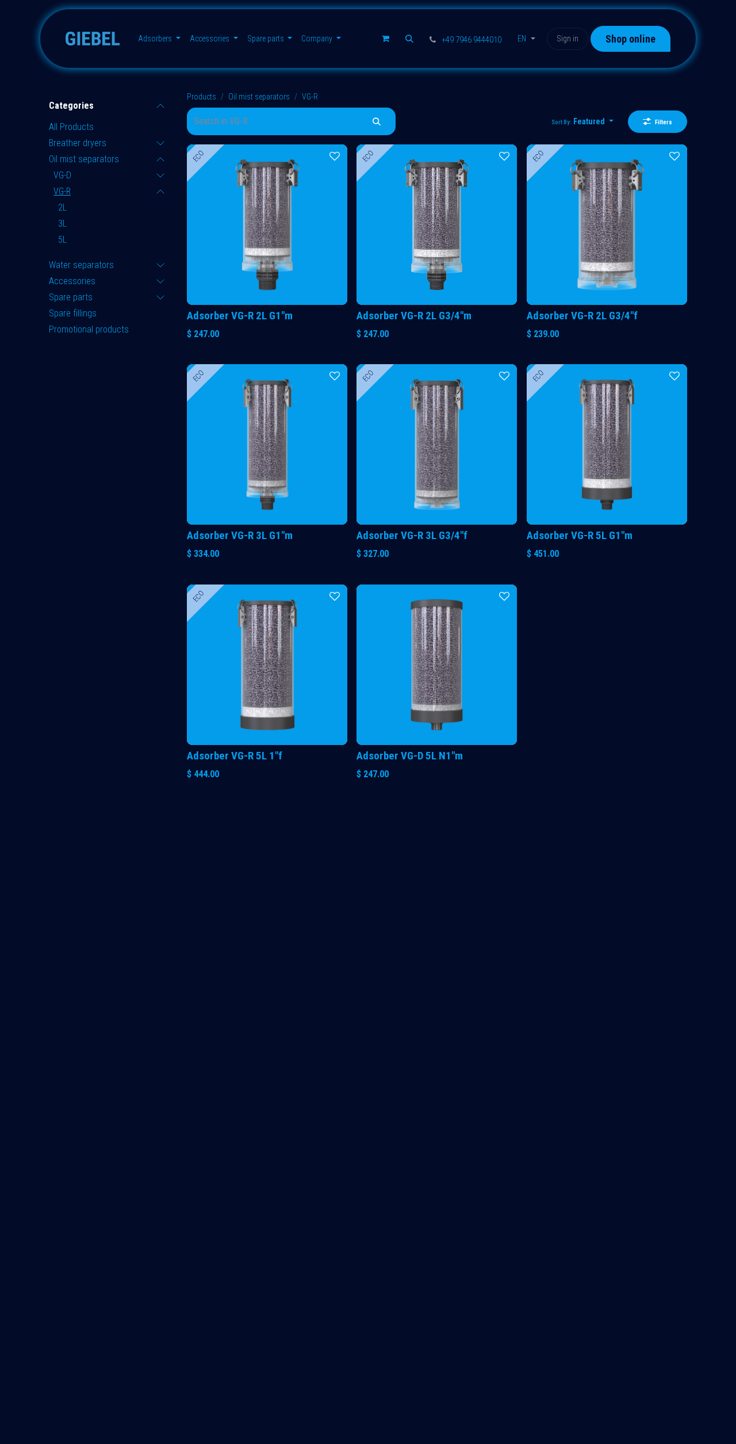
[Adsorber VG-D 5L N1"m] (436, 665)
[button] (409, 38)
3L (62, 223)
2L (62, 207)
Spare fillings (73, 313)
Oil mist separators (84, 159)
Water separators (81, 264)
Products (201, 96)
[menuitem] (159, 38)
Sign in (567, 38)
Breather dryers (77, 142)
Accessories (72, 281)
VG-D (62, 175)
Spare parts (71, 297)
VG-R (62, 191)
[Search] (377, 121)
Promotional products (89, 329)
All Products (71, 126)
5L (62, 239)
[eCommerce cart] (385, 38)
